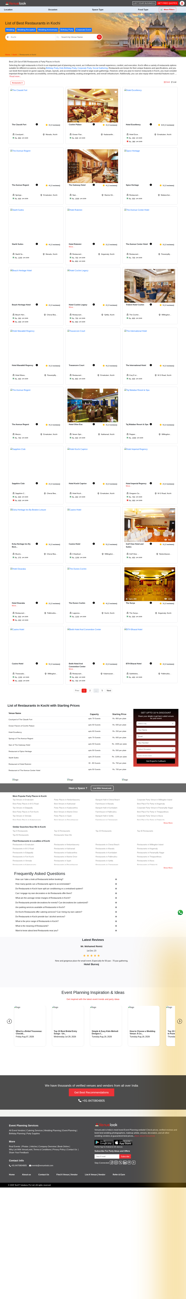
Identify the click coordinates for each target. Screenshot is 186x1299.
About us (26, 1175)
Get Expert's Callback (156, 761)
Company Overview (47, 1146)
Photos (25, 1146)
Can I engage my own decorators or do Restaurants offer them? (43, 893)
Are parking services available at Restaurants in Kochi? (40, 907)
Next (109, 690)
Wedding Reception (26, 30)
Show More (168, 823)
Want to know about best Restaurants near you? (36, 930)
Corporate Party (85, 68)
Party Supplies (33, 1133)
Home (12, 1175)
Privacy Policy (59, 1149)
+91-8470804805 (93, 1100)
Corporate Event (83, 30)
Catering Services (35, 1130)
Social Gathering (100, 68)
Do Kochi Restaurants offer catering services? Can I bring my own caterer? (48, 912)
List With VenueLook (102, 788)
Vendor (74, 1175)
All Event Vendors (17, 1130)
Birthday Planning (17, 1133)
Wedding (10, 30)
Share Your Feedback (19, 1152)
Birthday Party (66, 30)
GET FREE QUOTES (167, 3)
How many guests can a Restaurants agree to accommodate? (42, 884)
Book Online (63, 1146)
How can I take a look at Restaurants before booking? (39, 879)
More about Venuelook (145, 1136)
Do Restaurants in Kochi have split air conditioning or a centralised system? (49, 889)
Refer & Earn (119, 1175)
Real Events (14, 1146)
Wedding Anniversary (47, 30)
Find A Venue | (63, 1175)
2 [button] (90, 690)
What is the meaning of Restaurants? (31, 926)
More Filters (169, 9)
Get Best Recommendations (91, 1092)
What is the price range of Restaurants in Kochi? (37, 921)
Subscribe (125, 1156)
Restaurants (16, 83)
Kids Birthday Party (68, 68)
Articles (33, 1146)
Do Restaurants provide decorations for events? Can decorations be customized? (51, 903)
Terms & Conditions (42, 1149)
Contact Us (72, 1149)
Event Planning (69, 1130)
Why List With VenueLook (20, 1149)
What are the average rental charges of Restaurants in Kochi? (42, 898)
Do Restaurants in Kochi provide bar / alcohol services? (40, 917)
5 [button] (102, 690)
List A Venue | (91, 1175)
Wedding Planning (52, 1130)
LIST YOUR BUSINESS (144, 3)
